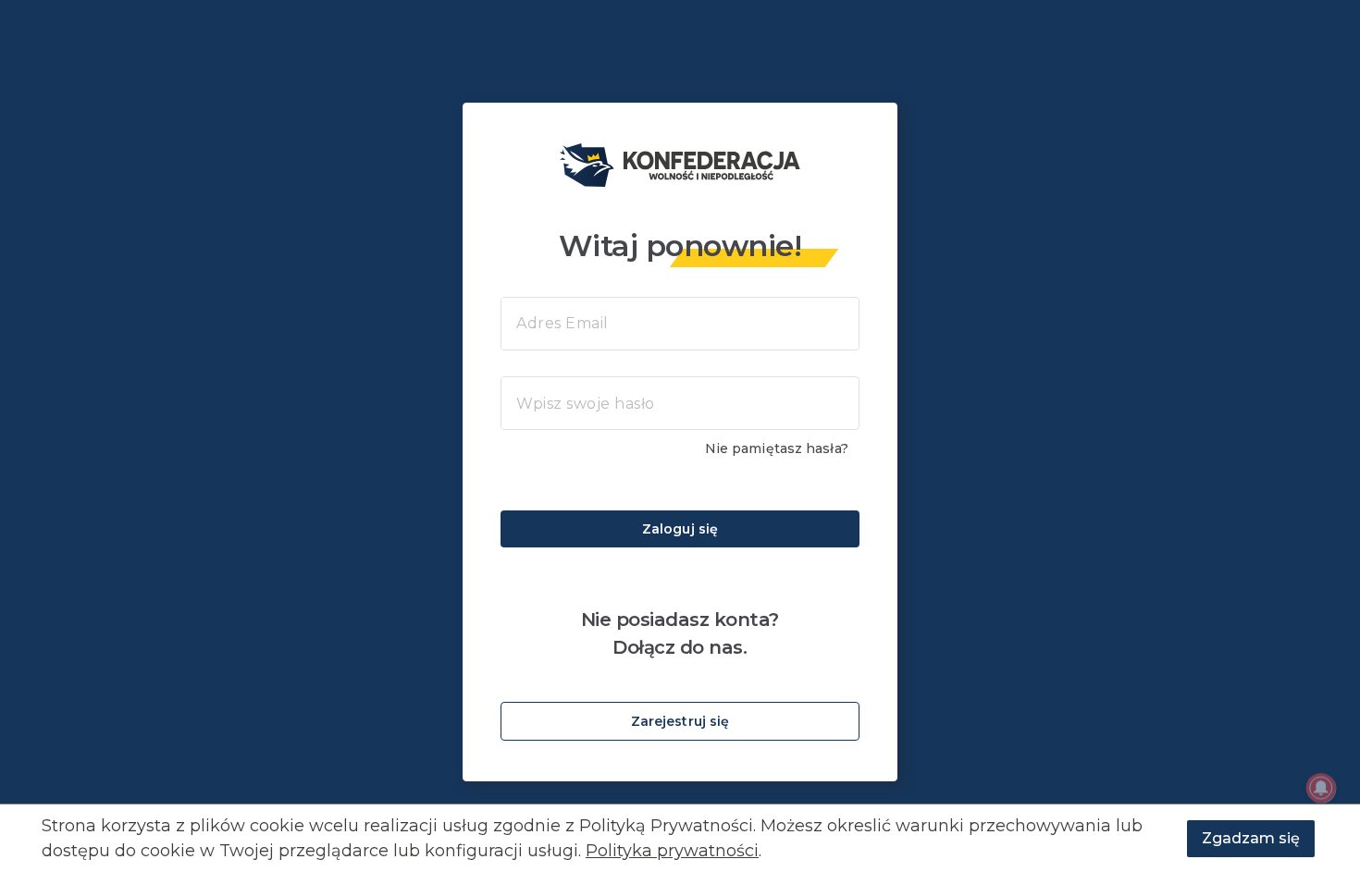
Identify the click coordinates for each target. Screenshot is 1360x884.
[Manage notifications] (1321, 788)
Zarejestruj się (680, 721)
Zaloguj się (680, 529)
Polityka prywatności (672, 851)
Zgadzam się (1251, 838)
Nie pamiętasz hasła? (776, 448)
